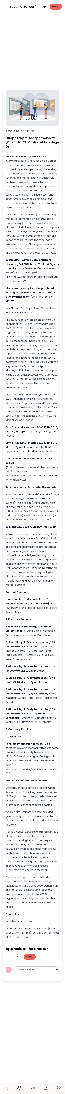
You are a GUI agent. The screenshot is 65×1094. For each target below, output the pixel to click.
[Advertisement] (32, 49)
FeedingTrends (21, 7)
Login (44, 6)
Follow (29, 956)
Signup (55, 6)
